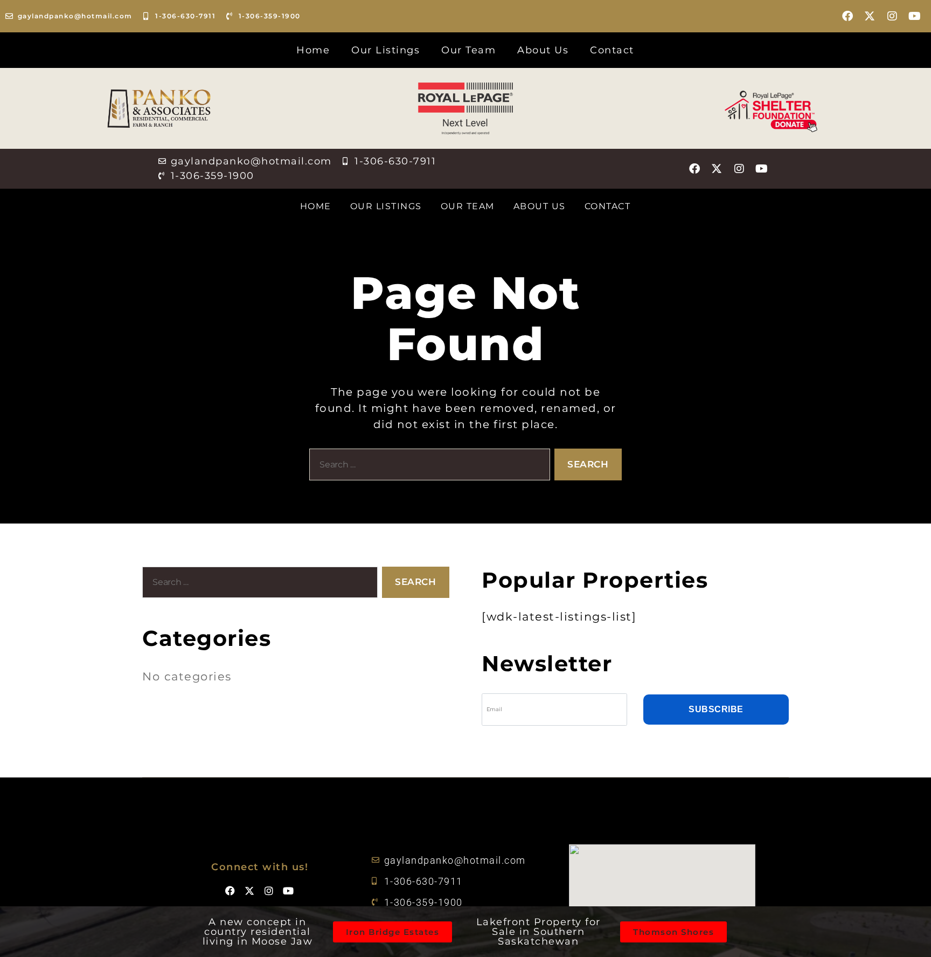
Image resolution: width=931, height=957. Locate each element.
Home (313, 50)
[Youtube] (915, 16)
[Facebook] (848, 16)
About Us (542, 50)
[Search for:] (427, 467)
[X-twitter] (870, 16)
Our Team (468, 50)
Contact (612, 50)
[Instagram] (893, 16)
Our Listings (385, 50)
